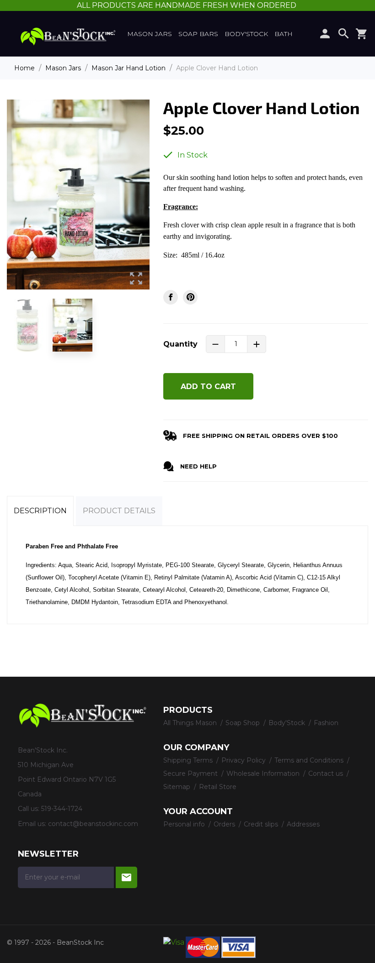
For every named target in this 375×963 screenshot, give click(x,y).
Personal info (185, 824)
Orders (225, 824)
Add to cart (208, 386)
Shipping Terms (188, 760)
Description (40, 510)
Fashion (326, 723)
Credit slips (262, 824)
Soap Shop (243, 723)
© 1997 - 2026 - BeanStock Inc (55, 942)
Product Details (119, 510)
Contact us (326, 773)
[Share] (170, 297)
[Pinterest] (190, 297)
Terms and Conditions (309, 760)
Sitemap (177, 787)
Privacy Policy (244, 760)
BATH (283, 34)
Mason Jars (149, 34)
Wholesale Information (263, 773)
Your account (198, 811)
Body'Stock (246, 34)
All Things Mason (191, 723)
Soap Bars (198, 34)
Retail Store (217, 787)
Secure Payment (191, 773)
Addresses (303, 824)
